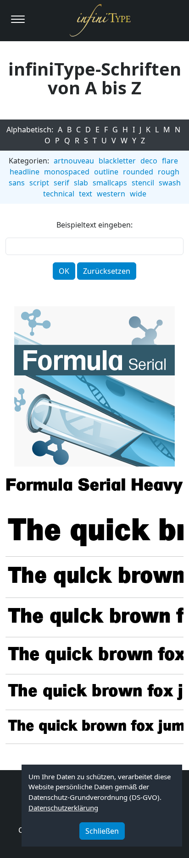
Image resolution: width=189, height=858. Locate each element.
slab (81, 183)
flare (170, 161)
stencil (143, 183)
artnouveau (74, 161)
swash (170, 183)
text (85, 194)
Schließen (102, 831)
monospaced (66, 172)
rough (168, 172)
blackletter (117, 161)
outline (106, 172)
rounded (138, 172)
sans (17, 183)
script (39, 183)
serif (61, 183)
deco (148, 161)
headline (24, 172)
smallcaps (110, 183)
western (111, 194)
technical (58, 194)
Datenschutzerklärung (63, 807)
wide (138, 194)
